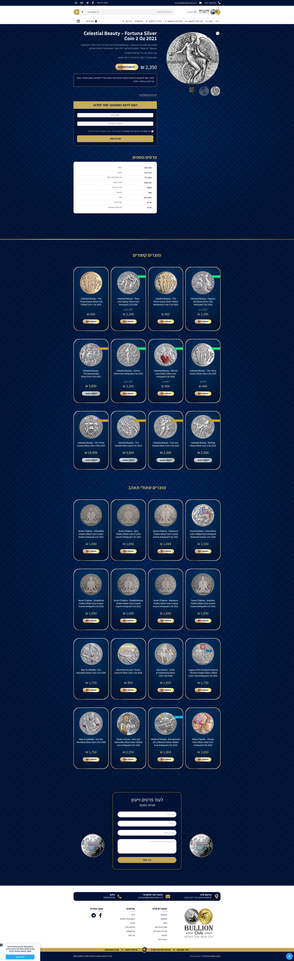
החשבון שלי (130, 927)
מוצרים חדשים (161, 927)
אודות (132, 922)
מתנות (164, 935)
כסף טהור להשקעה (175, 21)
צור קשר (128, 21)
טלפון (112, 894)
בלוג (133, 914)
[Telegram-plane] (87, 2)
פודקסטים (139, 21)
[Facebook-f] (92, 2)
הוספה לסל (203, 321)
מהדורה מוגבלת (160, 931)
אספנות (164, 918)
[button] (1, 945)
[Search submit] (76, 12)
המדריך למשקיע (155, 21)
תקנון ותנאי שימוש (127, 918)
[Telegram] (93, 915)
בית (216, 21)
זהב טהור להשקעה (195, 21)
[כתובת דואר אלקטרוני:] (168, 896)
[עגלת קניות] (78, 21)
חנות (210, 21)
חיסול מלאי (162, 939)
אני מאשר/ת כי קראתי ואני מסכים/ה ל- (119, 131)
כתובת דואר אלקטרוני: (153, 894)
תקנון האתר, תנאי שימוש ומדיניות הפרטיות (104, 131)
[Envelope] (81, 2)
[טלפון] (120, 896)
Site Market (195, 956)
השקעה (164, 914)
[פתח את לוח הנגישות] (289, 956)
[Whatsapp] (76, 2)
